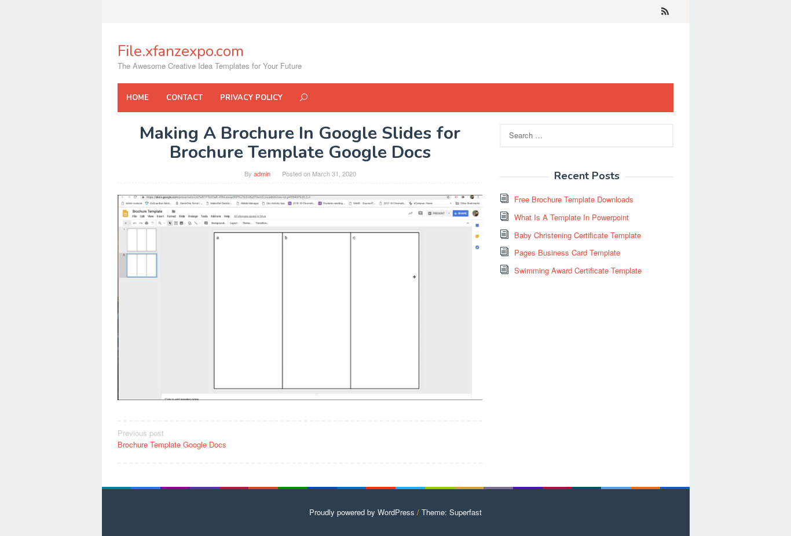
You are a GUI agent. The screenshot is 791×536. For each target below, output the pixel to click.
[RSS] (665, 11)
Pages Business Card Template (567, 252)
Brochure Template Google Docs (172, 438)
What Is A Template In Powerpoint (571, 217)
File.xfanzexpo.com (181, 51)
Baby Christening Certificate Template (577, 235)
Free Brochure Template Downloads (573, 199)
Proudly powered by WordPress (362, 512)
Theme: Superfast (452, 512)
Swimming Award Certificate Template (578, 270)
